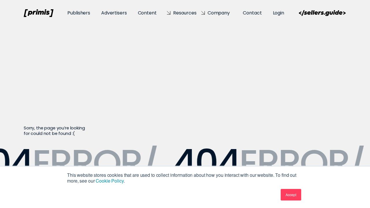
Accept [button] (291, 194)
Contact (252, 13)
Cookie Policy (109, 180)
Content (147, 13)
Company (219, 13)
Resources (185, 13)
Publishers (78, 13)
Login (278, 13)
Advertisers (114, 13)
